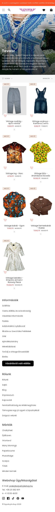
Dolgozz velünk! (9, 415)
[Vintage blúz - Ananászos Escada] (41, 153)
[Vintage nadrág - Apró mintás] (14, 100)
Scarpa (5, 461)
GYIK (4, 336)
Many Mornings (9, 445)
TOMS (4, 466)
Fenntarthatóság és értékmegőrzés (19, 405)
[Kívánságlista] (43, 10)
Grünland (6, 440)
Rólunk (5, 379)
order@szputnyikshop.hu (21, 486)
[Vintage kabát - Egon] (14, 205)
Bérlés (5, 356)
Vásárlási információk (12, 316)
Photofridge (7, 455)
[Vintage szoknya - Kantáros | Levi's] (41, 100)
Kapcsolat (7, 400)
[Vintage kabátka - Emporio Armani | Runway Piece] (14, 257)
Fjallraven (6, 435)
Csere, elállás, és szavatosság (16, 311)
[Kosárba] (5, 115)
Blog (4, 390)
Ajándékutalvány (10, 341)
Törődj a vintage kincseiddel (15, 351)
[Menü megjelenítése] (3, 10)
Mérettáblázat (8, 346)
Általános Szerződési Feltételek (16, 331)
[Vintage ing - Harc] (14, 153)
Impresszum (8, 395)
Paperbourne (8, 450)
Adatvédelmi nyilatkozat (13, 326)
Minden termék (9, 471)
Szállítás (6, 305)
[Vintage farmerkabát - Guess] (41, 205)
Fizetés (5, 321)
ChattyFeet (7, 430)
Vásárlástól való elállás (17, 363)
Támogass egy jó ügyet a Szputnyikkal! (20, 410)
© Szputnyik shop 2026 (11, 504)
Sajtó (4, 385)
